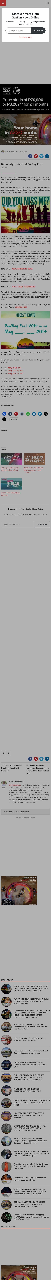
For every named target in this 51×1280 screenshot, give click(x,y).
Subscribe (38, 30)
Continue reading (25, 37)
